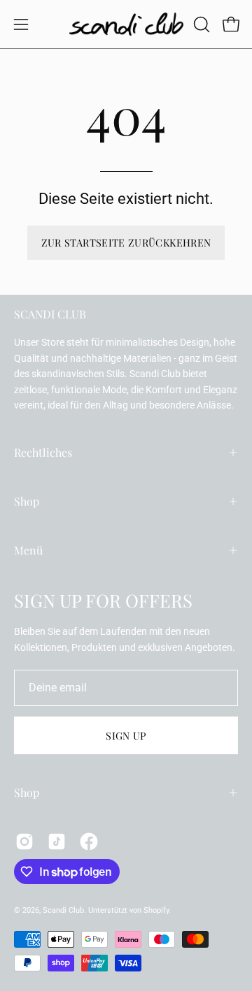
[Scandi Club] (126, 24)
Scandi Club (63, 910)
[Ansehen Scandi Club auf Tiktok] (56, 841)
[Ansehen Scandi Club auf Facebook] (88, 841)
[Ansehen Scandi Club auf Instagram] (24, 841)
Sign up (126, 735)
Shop (26, 501)
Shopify (156, 910)
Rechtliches (43, 452)
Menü (28, 550)
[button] (200, 24)
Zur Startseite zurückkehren (126, 242)
